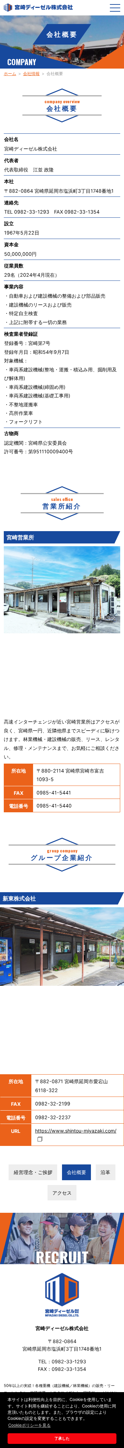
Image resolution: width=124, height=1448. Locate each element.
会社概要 (76, 1172)
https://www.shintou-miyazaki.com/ (75, 1131)
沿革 (105, 1172)
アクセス (62, 1193)
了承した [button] (62, 1438)
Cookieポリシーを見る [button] (29, 1425)
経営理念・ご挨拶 (33, 1172)
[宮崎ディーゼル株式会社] (38, 7)
